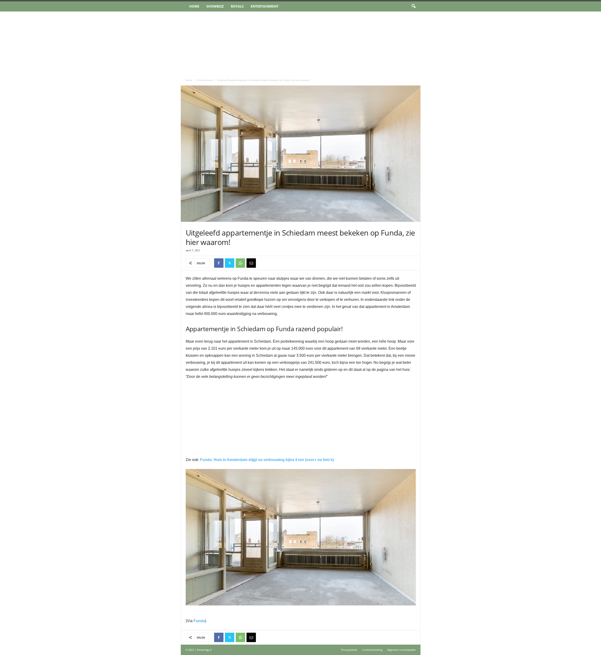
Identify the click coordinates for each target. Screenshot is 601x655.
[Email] (251, 263)
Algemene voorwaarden (401, 649)
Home (194, 6)
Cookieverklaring (372, 649)
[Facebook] (218, 263)
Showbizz (215, 6)
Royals (237, 6)
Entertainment (264, 6)
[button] (413, 6)
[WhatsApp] (240, 263)
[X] (229, 263)
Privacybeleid (349, 649)
